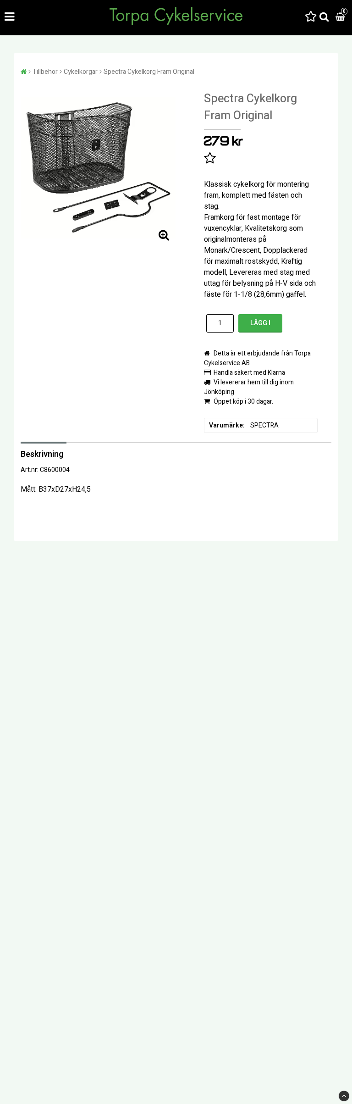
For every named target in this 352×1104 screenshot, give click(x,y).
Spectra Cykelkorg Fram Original (149, 72)
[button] (311, 17)
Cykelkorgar (81, 72)
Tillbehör (45, 72)
